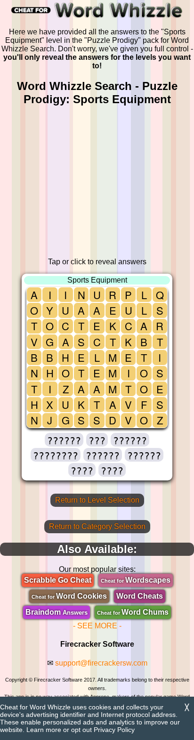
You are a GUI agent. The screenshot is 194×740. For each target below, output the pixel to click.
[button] (64, 440)
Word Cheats (139, 596)
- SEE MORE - (97, 626)
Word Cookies (69, 596)
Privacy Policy (114, 729)
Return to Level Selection (97, 500)
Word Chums (133, 612)
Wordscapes (135, 580)
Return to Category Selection (97, 526)
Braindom (56, 612)
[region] (97, 182)
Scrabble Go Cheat (57, 580)
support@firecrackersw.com (101, 663)
